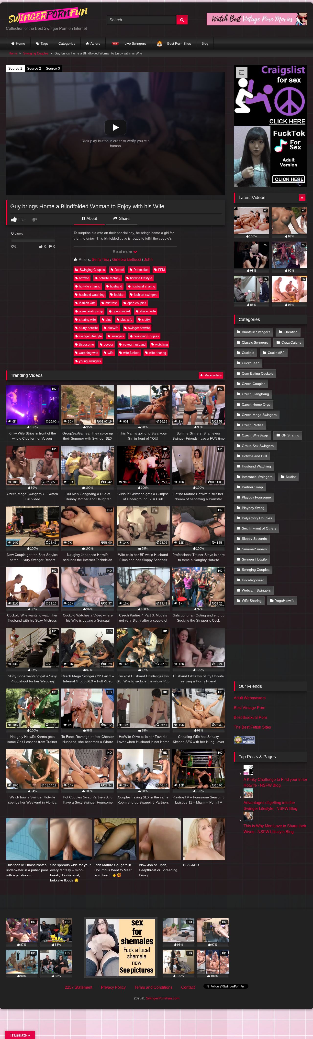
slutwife (113, 328)
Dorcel (119, 270)
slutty (146, 319)
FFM (161, 270)
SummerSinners (254, 549)
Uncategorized (253, 580)
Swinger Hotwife (254, 559)
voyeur (108, 344)
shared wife (148, 311)
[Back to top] (297, 1024)
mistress (111, 303)
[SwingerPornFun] (48, 16)
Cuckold (248, 353)
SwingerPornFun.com (162, 998)
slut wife (126, 319)
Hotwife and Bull (254, 456)
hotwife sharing (89, 286)
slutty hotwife (88, 328)
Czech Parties (252, 425)
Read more (123, 252)
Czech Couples (253, 384)
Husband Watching (256, 466)
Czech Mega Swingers (259, 415)
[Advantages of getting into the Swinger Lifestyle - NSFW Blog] (248, 797)
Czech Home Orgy (256, 404)
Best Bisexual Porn (250, 717)
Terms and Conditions (153, 987)
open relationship (91, 311)
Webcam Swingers (256, 590)
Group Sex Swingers (258, 446)
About (91, 218)
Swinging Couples (35, 53)
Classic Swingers (255, 342)
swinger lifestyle (90, 336)
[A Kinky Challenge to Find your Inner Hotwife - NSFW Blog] (248, 774)
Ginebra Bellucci (126, 259)
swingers (118, 336)
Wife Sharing (252, 601)
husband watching (91, 295)
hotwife (84, 278)
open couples (136, 303)
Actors (95, 43)
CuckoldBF (276, 353)
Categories (66, 43)
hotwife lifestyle (141, 278)
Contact (188, 987)
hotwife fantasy (109, 278)
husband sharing (143, 286)
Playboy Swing (253, 508)
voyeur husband (134, 344)
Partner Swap (252, 487)
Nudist (291, 477)
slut (108, 319)
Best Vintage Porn (249, 708)
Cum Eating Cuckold (257, 373)
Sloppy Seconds (254, 539)
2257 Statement (78, 987)
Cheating (291, 332)
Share (124, 218)
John (148, 259)
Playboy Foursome (256, 497)
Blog (204, 43)
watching (161, 344)
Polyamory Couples (257, 518)
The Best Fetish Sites (252, 727)
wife (110, 353)
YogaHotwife (284, 601)
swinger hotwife (139, 328)
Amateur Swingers (256, 332)
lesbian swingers (145, 295)
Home (20, 43)
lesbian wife (87, 303)
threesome (86, 344)
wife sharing (157, 353)
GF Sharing (290, 435)
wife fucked (131, 353)
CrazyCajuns (291, 342)
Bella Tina (100, 259)
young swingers (90, 361)
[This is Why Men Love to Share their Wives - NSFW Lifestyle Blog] (248, 820)
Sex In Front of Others (259, 528)
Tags (44, 43)
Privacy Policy (113, 987)
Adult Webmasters (250, 698)
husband (116, 286)
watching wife (88, 353)
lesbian (119, 295)
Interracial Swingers (257, 477)
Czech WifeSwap (255, 435)
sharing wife (87, 319)
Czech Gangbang (255, 394)
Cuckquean (250, 363)
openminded (121, 311)
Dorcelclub (141, 270)
